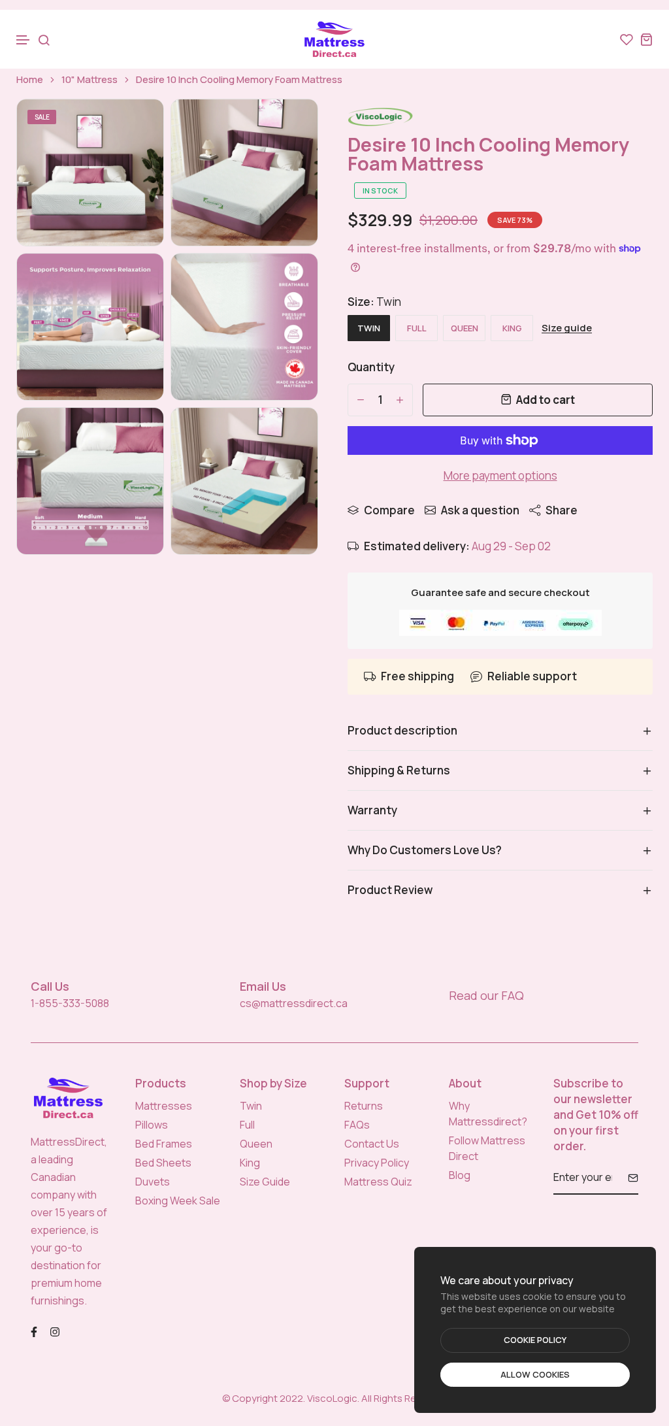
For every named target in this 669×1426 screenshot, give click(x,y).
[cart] (646, 39)
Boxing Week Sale (177, 1200)
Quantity (371, 366)
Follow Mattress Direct (487, 1148)
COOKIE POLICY (535, 1340)
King (250, 1162)
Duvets (152, 1181)
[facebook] (34, 1330)
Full (247, 1125)
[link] (137, 125)
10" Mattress (89, 80)
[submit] (628, 1178)
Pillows (151, 1125)
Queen (256, 1143)
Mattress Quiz (378, 1181)
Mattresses (163, 1106)
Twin (251, 1106)
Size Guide (265, 1181)
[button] (23, 40)
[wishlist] (626, 39)
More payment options (500, 475)
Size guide (567, 328)
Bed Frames (163, 1143)
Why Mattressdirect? (488, 1114)
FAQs (357, 1125)
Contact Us (371, 1143)
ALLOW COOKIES (535, 1374)
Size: (374, 301)
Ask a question (480, 510)
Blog (459, 1175)
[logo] (334, 39)
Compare (389, 510)
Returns (363, 1106)
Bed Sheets (163, 1162)
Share (562, 510)
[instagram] (54, 1330)
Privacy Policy (376, 1162)
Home (29, 80)
